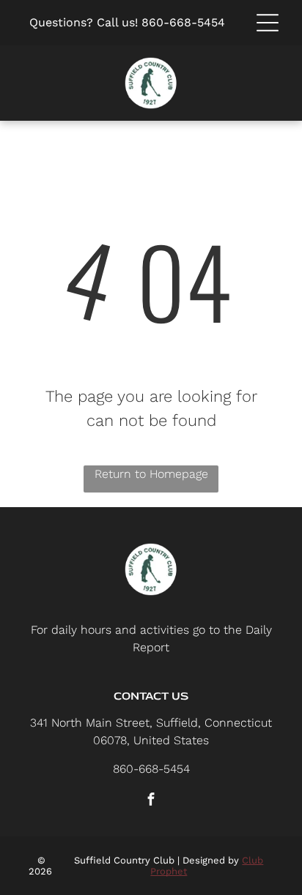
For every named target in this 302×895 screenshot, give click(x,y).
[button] (268, 23)
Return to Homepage (151, 474)
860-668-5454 (183, 22)
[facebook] (151, 801)
